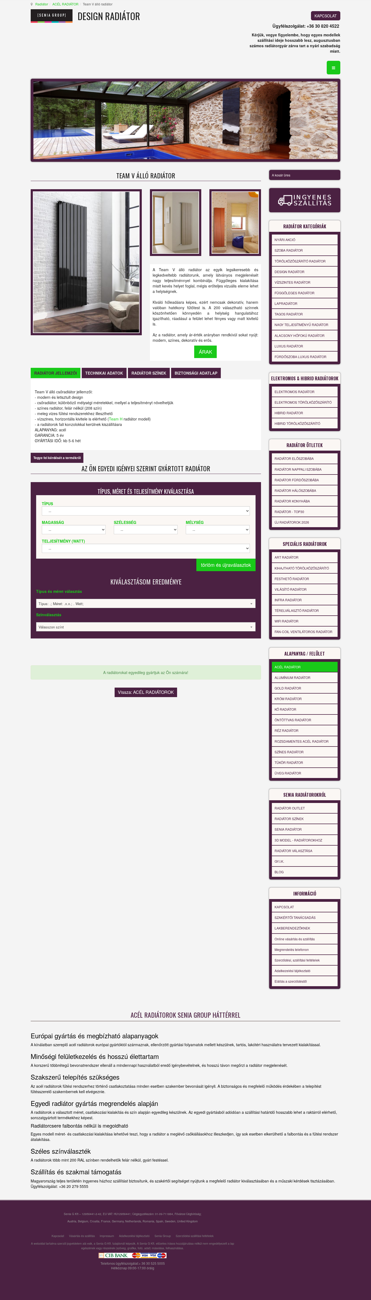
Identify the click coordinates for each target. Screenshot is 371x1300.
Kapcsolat (58, 1236)
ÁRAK (205, 351)
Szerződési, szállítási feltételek (297, 960)
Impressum (107, 1236)
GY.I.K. (279, 861)
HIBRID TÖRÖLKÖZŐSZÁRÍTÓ (297, 423)
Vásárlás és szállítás (82, 1236)
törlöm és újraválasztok (226, 564)
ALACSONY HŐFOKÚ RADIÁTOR (300, 335)
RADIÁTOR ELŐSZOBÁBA (294, 458)
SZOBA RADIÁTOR (289, 250)
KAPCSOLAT (326, 15)
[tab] (55, 373)
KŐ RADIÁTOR (285, 709)
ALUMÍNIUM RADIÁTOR (292, 677)
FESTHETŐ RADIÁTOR (292, 578)
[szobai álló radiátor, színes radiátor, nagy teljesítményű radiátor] (235, 221)
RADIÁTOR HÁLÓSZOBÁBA (295, 490)
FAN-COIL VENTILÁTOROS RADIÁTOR (303, 631)
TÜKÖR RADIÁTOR (289, 762)
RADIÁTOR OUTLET (290, 808)
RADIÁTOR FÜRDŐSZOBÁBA (297, 479)
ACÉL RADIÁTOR (65, 4)
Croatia (94, 1221)
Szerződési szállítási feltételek (194, 1236)
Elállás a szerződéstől (291, 981)
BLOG (279, 871)
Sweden (170, 1221)
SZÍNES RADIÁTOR (289, 751)
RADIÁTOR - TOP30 (289, 511)
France (105, 1221)
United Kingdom (187, 1221)
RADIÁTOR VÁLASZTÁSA (293, 850)
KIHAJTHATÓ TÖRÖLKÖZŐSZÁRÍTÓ (302, 568)
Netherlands (133, 1221)
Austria (71, 1221)
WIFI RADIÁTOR (286, 621)
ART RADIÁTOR (286, 557)
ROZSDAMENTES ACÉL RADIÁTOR (302, 741)
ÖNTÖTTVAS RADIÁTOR (293, 719)
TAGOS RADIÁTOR (289, 314)
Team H (115, 419)
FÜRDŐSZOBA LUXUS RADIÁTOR (300, 356)
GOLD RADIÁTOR (288, 688)
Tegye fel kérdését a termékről (57, 457)
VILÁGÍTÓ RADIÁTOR (291, 589)
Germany (118, 1221)
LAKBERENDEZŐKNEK (292, 928)
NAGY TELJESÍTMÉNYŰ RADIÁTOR (301, 324)
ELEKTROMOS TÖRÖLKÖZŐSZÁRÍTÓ (303, 402)
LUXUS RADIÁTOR (289, 346)
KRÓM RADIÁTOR (288, 698)
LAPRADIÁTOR (286, 303)
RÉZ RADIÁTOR (286, 730)
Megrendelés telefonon (292, 949)
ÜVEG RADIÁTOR (288, 773)
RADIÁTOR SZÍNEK (289, 818)
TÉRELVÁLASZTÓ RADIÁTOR (297, 610)
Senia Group (163, 1236)
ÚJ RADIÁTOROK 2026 (292, 522)
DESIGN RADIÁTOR (289, 271)
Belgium (83, 1221)
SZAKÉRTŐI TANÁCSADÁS (295, 917)
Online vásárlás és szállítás (295, 939)
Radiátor (41, 4)
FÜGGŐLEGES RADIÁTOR (295, 292)
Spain (159, 1221)
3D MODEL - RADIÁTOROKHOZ (298, 840)
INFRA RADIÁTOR (288, 599)
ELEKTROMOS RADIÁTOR (295, 391)
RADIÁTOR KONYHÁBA (292, 501)
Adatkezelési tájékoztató (292, 970)
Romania (148, 1221)
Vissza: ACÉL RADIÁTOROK (146, 692)
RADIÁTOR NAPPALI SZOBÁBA (298, 469)
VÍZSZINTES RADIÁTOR (292, 282)
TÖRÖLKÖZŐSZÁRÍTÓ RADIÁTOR (300, 261)
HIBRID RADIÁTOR (289, 412)
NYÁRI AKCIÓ (285, 239)
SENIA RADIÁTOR (288, 829)
